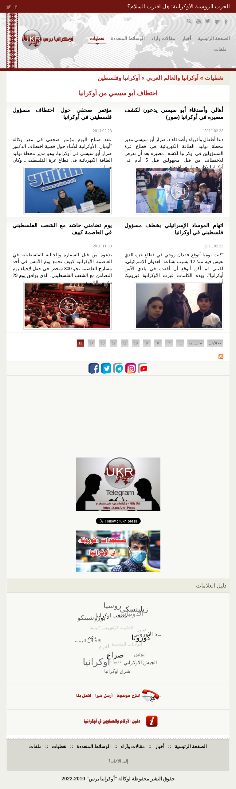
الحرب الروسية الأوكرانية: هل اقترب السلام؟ (178, 6)
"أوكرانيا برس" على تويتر (208, 22)
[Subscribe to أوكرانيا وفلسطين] (220, 357)
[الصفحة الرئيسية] (47, 40)
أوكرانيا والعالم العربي (172, 78)
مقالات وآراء (163, 38)
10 (136, 343)
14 (91, 343)
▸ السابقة (195, 343)
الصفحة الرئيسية (214, 38)
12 (114, 343)
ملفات (220, 49)
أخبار (186, 38)
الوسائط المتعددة (128, 38)
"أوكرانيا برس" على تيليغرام (217, 22)
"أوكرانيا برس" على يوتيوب (199, 22)
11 (125, 343)
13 (102, 343)
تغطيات (97, 38)
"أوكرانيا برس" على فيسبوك (226, 22)
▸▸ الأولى (215, 343)
